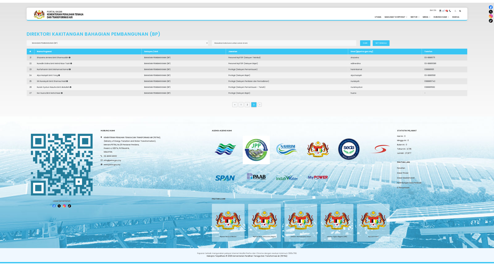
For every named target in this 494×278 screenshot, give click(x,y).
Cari (365, 43)
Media (426, 17)
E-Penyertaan (403, 187)
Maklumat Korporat (395, 17)
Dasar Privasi (402, 173)
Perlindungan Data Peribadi (409, 182)
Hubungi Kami (440, 17)
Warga (455, 17)
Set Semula (381, 43)
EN (435, 10)
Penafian (401, 168)
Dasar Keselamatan (406, 178)
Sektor (414, 17)
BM (431, 10)
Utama (378, 17)
